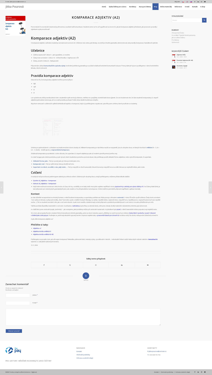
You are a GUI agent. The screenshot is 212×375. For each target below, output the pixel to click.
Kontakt (79, 351)
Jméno (35, 295)
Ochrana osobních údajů (85, 358)
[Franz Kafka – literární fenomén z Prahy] (210, 187)
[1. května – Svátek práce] (1, 187)
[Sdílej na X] (70, 265)
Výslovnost (175, 42)
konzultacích (153, 239)
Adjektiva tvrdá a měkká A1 (42, 231)
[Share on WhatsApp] (96, 265)
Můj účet (177, 1)
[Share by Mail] (148, 265)
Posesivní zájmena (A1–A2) (185, 60)
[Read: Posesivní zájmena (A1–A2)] (174, 61)
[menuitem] (177, 1)
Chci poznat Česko (178, 33)
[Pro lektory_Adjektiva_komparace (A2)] (15, 26)
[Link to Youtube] (204, 1)
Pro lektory (175, 40)
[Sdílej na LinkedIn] (122, 265)
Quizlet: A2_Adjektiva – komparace (44, 181)
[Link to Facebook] (194, 1)
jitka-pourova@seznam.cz (18, 1)
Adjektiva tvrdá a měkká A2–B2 (43, 234)
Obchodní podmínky (83, 355)
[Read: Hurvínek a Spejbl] (174, 67)
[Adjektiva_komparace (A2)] (52, 127)
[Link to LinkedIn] (198, 1)
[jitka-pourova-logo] (15, 6)
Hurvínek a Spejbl (182, 66)
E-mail (35, 303)
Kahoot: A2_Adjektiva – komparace (44, 184)
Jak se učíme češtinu (178, 38)
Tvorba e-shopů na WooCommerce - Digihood (23, 372)
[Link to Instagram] (201, 1)
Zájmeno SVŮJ (181, 55)
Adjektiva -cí (37, 228)
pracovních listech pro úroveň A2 (108, 215)
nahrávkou (76, 206)
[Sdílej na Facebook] (44, 265)
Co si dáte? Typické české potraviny (183, 35)
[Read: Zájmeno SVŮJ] (174, 56)
